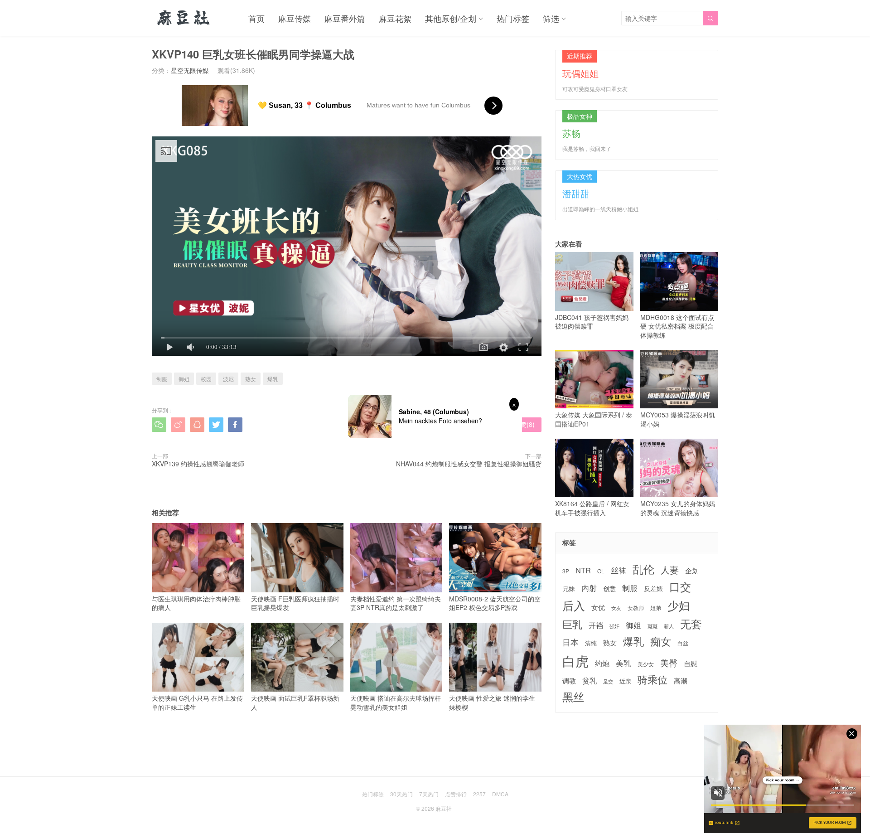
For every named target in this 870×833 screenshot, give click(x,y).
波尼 (228, 379)
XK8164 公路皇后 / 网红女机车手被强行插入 (592, 508)
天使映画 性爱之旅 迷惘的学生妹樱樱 (492, 702)
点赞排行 (456, 794)
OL (600, 571)
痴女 (660, 641)
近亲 (625, 681)
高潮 (680, 680)
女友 (616, 608)
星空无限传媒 (190, 70)
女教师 (636, 607)
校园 (206, 379)
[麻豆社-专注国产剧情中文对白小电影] (184, 18)
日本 (570, 642)
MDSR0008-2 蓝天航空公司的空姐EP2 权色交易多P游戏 (495, 603)
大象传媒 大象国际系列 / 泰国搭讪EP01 (593, 419)
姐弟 (655, 607)
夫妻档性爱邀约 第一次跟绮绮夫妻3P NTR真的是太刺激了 (395, 603)
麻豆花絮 (395, 18)
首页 (256, 18)
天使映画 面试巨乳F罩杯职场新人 (295, 702)
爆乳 (272, 379)
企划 (692, 570)
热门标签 (513, 18)
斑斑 (652, 626)
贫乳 (589, 680)
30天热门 (401, 794)
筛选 (551, 18)
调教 (569, 680)
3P (565, 571)
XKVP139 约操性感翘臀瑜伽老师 (198, 463)
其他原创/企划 (450, 18)
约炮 (602, 663)
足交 (608, 681)
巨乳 (572, 624)
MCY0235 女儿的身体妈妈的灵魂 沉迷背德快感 (677, 508)
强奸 (614, 626)
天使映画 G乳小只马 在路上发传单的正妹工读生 (197, 702)
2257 (479, 794)
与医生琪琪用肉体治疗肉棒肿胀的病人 (196, 603)
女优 (598, 607)
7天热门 (429, 794)
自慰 (690, 663)
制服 (161, 379)
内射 (589, 587)
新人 (669, 626)
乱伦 (643, 569)
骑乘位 (652, 679)
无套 (691, 623)
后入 (573, 605)
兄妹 (568, 588)
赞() (523, 424)
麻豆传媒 (294, 18)
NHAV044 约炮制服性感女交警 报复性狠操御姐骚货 (468, 463)
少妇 (678, 605)
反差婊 (653, 588)
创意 (609, 588)
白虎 (575, 660)
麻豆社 (443, 808)
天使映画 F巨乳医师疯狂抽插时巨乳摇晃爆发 (295, 603)
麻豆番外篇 (344, 18)
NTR (583, 570)
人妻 (670, 569)
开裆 (596, 625)
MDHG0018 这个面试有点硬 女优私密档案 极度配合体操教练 (677, 326)
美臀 (668, 662)
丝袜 (618, 570)
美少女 (646, 664)
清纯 (591, 643)
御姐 (184, 379)
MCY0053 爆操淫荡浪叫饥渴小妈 (677, 419)
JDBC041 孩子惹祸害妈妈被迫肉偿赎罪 (591, 321)
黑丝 (573, 696)
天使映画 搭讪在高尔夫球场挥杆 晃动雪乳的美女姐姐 (395, 702)
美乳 (623, 663)
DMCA (500, 794)
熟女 (250, 379)
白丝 (682, 643)
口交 (680, 586)
